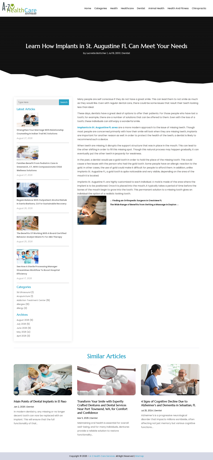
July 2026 (21, 323)
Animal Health (156, 8)
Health (114, 8)
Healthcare (127, 8)
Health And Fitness (178, 8)
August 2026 (23, 320)
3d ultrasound (24, 292)
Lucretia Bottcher (96, 53)
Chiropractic (199, 8)
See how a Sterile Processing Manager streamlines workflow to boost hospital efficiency (38, 270)
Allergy (20, 308)
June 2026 (22, 328)
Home (87, 8)
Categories (100, 8)
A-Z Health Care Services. (102, 456)
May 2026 (21, 331)
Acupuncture (23, 296)
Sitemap (139, 456)
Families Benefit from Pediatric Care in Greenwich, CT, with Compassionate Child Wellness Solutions (39, 167)
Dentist (141, 8)
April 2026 (21, 335)
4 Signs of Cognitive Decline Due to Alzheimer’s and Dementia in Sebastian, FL (168, 403)
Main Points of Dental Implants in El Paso (40, 401)
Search (64, 102)
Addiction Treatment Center (31, 300)
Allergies (21, 304)
